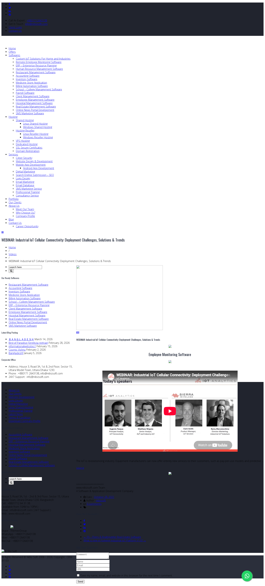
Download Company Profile (24, 421)
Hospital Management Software (34, 103)
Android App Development (38, 168)
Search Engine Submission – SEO (35, 175)
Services (13, 154)
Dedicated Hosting (26, 144)
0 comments (94, 504)
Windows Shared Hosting (37, 127)
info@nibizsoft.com (36, 24)
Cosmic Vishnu (17, 349)
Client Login (15, 27)
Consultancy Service (27, 195)
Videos (13, 254)
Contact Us (15, 30)
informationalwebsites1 (22, 346)
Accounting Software (27, 75)
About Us (14, 205)
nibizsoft (101, 500)
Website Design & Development (34, 161)
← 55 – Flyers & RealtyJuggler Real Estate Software (112, 537)
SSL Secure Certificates (29, 147)
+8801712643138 (37, 20)
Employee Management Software (35, 99)
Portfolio (14, 199)
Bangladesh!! (16, 353)
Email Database (25, 185)
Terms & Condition (19, 417)
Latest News (16, 414)
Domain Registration (27, 151)
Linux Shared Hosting (35, 123)
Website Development (21, 397)
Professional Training (28, 192)
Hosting (13, 116)
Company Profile (25, 216)
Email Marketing (25, 182)
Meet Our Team (25, 209)
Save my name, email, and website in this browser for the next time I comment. (127, 575)
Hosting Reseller (25, 130)
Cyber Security (24, 158)
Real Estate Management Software (36, 106)
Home (12, 48)
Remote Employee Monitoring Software (38, 62)
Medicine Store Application (31, 82)
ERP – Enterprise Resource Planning (36, 65)
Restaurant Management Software (36, 72)
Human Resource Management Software (39, 69)
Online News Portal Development (35, 110)
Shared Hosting (25, 120)
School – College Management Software (39, 89)
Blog (11, 219)
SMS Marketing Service (29, 188)
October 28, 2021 (104, 497)
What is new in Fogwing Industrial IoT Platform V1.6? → (114, 540)
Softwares (14, 55)
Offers (12, 51)
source (80, 467)
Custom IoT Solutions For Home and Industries (43, 58)
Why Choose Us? (25, 212)
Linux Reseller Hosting (35, 134)
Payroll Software (25, 93)
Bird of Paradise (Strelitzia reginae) (28, 343)
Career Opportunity (27, 226)
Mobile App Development (31, 164)
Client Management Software (32, 96)
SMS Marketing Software (30, 113)
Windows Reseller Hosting (38, 137)
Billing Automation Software (32, 86)
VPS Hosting (23, 140)
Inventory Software (26, 79)
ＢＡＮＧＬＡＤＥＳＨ (21, 339)
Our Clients (15, 202)
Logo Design (23, 178)
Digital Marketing (25, 171)
